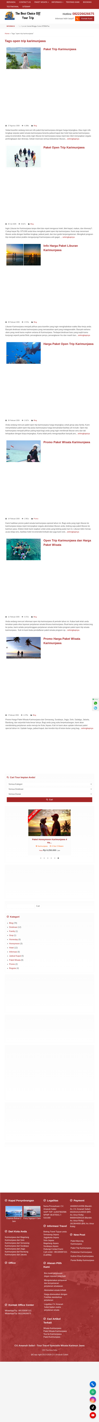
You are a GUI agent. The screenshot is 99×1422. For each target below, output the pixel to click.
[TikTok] (93, 1407)
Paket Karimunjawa (51, 1334)
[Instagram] (93, 1400)
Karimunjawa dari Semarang (17, 1240)
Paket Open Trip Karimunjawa (64, 147)
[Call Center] (93, 1384)
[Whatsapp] (95, 703)
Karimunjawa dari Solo (14, 1237)
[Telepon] (95, 708)
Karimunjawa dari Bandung (16, 1248)
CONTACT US (25, 2)
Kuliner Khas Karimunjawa (82, 1253)
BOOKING (87, 2)
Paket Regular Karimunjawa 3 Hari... (46, 839)
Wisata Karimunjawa (52, 1325)
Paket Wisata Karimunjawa (55, 1328)
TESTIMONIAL (13, 7)
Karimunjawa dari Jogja (15, 1246)
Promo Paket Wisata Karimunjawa (66, 442)
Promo (36, 519)
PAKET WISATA (40, 2)
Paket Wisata (15, 957)
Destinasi (13, 924)
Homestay (13, 936)
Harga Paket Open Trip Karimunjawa (68, 343)
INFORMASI (57, 2)
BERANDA (11, 2)
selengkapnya (73, 139)
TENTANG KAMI (72, 2)
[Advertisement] (49, 97)
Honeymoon (14, 940)
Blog (35, 126)
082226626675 (83, 14)
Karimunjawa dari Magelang (17, 1234)
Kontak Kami (86, 19)
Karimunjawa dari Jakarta (16, 1251)
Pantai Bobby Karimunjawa (82, 1257)
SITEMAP (26, 7)
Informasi (13, 949)
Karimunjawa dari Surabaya (17, 1243)
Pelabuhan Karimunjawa (81, 1249)
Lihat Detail (48, 823)
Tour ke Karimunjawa (52, 1331)
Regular (12, 965)
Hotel (11, 944)
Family (12, 928)
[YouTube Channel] (93, 1415)
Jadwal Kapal (15, 953)
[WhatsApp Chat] (93, 1392)
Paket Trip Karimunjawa (59, 49)
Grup (11, 932)
